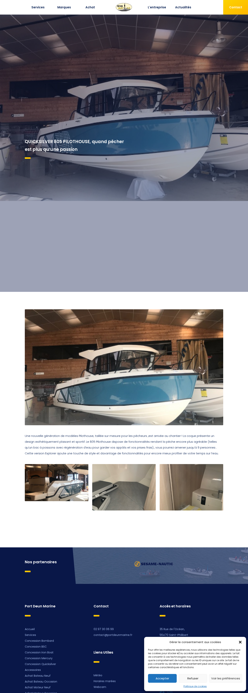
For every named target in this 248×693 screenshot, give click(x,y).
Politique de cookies (195, 686)
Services (38, 7)
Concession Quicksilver (40, 664)
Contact (235, 7)
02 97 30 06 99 (104, 629)
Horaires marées (105, 681)
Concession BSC (36, 647)
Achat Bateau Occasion (41, 681)
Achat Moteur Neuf (38, 687)
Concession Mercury (39, 658)
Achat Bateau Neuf (38, 676)
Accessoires (33, 670)
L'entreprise (157, 7)
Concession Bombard (39, 641)
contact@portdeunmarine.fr (113, 635)
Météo (98, 675)
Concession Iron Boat (39, 652)
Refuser (192, 678)
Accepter (162, 678)
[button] (240, 642)
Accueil (30, 629)
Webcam (100, 687)
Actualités (183, 7)
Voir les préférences (225, 678)
